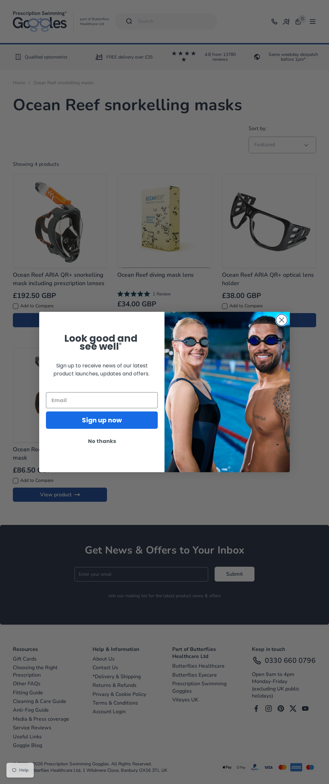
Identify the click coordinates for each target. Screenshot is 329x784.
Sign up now (102, 420)
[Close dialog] (281, 320)
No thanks (102, 441)
